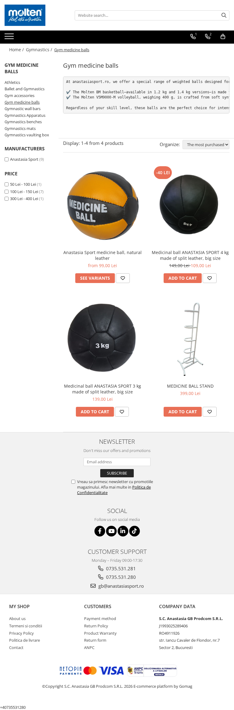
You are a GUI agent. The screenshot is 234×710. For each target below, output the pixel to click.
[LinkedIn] (123, 531)
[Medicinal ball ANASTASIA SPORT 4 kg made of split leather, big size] (190, 205)
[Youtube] (111, 531)
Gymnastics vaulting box (27, 135)
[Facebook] (99, 531)
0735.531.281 (120, 568)
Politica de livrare (24, 640)
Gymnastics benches (23, 121)
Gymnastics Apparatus (25, 115)
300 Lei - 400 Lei (24, 198)
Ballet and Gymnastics (24, 88)
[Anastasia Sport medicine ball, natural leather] (102, 205)
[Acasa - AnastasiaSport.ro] (35, 15)
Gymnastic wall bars (23, 108)
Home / (17, 49)
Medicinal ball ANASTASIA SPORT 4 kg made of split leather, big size (190, 255)
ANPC (89, 647)
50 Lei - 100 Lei (23, 184)
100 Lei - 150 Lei (24, 191)
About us (17, 618)
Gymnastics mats (20, 128)
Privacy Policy (21, 633)
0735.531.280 (120, 577)
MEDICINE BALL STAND (190, 386)
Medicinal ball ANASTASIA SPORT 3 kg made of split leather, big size (102, 389)
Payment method (100, 618)
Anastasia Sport (24, 159)
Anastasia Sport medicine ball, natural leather (102, 255)
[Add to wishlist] (123, 278)
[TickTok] (134, 531)
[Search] (223, 15)
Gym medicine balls (22, 102)
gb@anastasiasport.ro (120, 586)
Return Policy (96, 626)
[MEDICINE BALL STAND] (190, 339)
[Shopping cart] (222, 36)
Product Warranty (100, 633)
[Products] (10, 38)
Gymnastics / (39, 49)
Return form (95, 640)
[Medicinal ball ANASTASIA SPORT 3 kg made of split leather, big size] (102, 339)
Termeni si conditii (25, 626)
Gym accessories (19, 95)
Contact (16, 647)
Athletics (12, 82)
